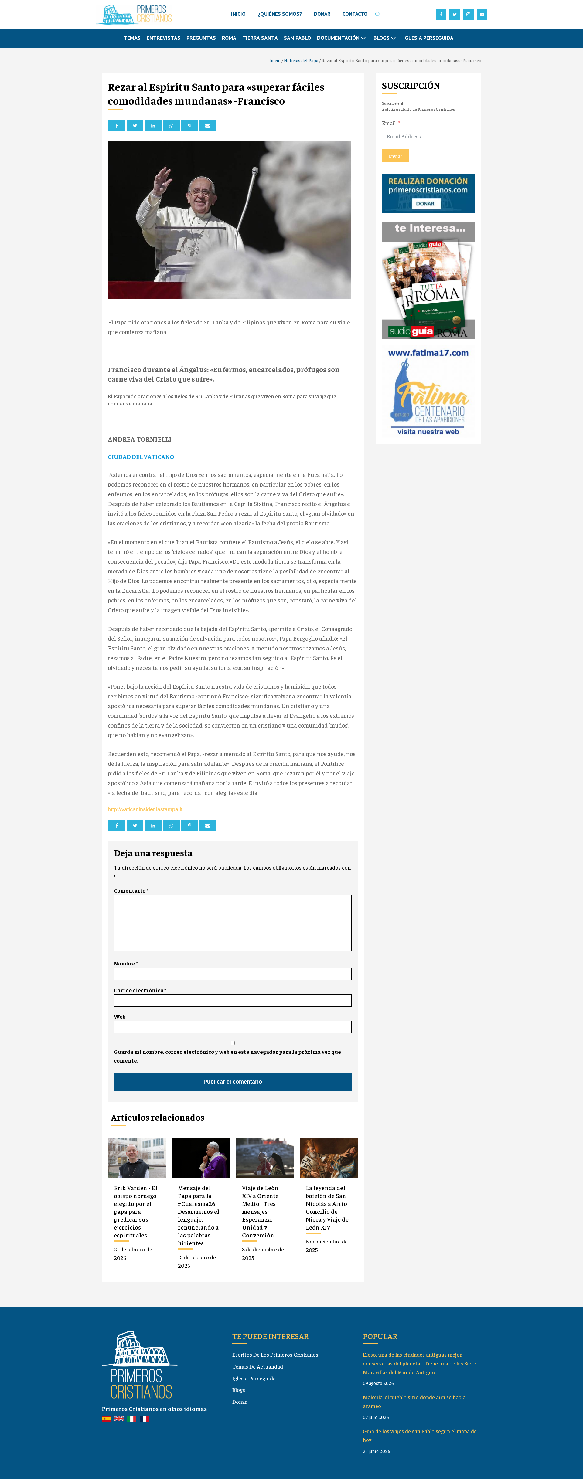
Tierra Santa (260, 37)
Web (120, 1016)
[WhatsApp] (171, 125)
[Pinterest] (189, 125)
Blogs (238, 1389)
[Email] (207, 125)
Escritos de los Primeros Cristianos (275, 1354)
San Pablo (297, 37)
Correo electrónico (140, 989)
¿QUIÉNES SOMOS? (280, 14)
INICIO (238, 14)
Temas (132, 37)
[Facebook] (116, 125)
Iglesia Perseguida (428, 37)
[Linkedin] (153, 125)
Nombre (126, 963)
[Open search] (378, 15)
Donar (239, 1401)
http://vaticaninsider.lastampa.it (145, 809)
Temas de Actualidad (257, 1366)
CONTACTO (355, 14)
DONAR (322, 14)
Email (389, 122)
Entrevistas (163, 37)
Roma (229, 37)
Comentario (131, 890)
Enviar (395, 156)
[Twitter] (135, 125)
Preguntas (201, 37)
